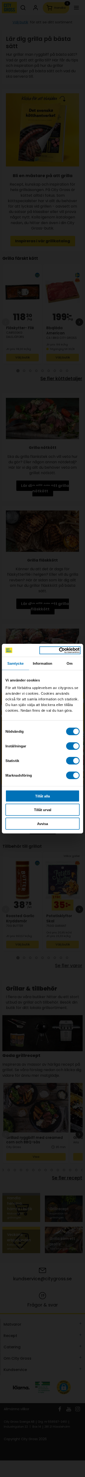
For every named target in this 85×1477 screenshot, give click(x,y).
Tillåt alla (42, 796)
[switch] (73, 746)
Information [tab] (42, 663)
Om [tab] (69, 663)
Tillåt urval (42, 810)
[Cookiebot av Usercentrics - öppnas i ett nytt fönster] (60, 650)
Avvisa (42, 824)
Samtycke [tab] (15, 663)
